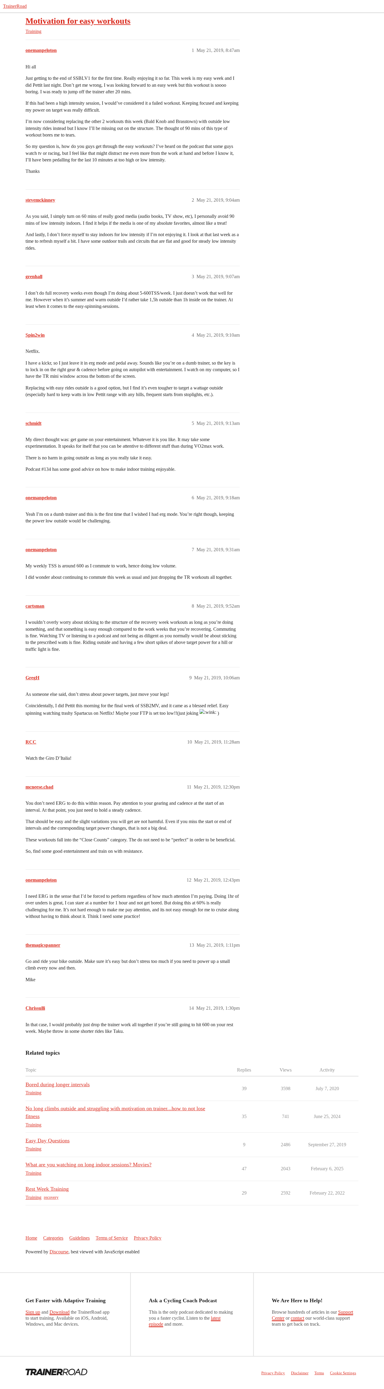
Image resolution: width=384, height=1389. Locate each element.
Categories (53, 1237)
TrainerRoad (15, 6)
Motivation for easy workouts (78, 21)
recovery (51, 1197)
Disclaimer (299, 1373)
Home (31, 1237)
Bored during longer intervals (58, 1084)
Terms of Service (112, 1237)
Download (60, 1312)
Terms (319, 1373)
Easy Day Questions (48, 1141)
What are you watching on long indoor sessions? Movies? (89, 1165)
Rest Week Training (47, 1189)
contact (297, 1318)
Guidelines (79, 1237)
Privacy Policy (147, 1237)
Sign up (33, 1312)
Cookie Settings (343, 1373)
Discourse (59, 1251)
